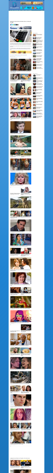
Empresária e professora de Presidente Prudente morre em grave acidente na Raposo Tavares (39, 113)
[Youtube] (42, 0)
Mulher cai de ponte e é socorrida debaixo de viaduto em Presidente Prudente (39, 102)
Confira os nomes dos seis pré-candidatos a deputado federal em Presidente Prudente (39, 110)
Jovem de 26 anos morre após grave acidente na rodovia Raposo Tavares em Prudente (39, 96)
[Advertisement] (26, 16)
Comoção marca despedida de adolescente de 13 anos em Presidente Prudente (39, 93)
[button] (42, 10)
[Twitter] (41, 0)
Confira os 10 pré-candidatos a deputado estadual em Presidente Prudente (39, 99)
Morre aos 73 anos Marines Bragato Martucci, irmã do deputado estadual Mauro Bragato (39, 68)
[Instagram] (40, 0)
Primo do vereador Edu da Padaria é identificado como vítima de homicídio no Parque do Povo (39, 87)
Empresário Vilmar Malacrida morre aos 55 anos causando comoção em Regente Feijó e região (39, 84)
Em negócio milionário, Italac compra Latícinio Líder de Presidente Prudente (39, 53)
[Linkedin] (15, 24)
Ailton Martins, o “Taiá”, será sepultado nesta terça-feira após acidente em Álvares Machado (39, 44)
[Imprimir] (17, 24)
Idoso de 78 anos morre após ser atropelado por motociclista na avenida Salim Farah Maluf (39, 56)
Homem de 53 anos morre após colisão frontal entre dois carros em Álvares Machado (39, 62)
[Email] (16, 24)
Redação (11, 23)
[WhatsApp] (13, 24)
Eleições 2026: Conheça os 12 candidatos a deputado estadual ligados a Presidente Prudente (39, 50)
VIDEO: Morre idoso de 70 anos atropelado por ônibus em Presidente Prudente (39, 107)
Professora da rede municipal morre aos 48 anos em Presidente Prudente (39, 90)
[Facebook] (39, 0)
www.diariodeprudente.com (18, 56)
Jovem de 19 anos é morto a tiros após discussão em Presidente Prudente (39, 47)
